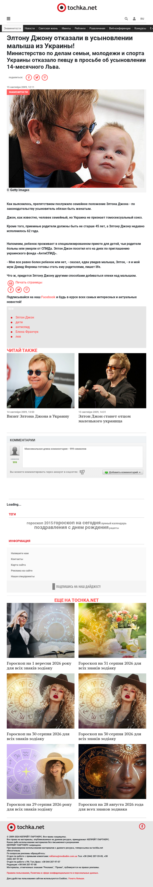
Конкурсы (140, 28)
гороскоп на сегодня (77, 523)
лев (18, 336)
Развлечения (97, 28)
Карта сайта (18, 564)
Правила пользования (18, 873)
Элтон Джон (25, 317)
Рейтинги (80, 28)
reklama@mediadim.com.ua (63, 856)
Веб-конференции (119, 28)
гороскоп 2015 (40, 523)
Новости (30, 28)
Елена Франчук (27, 332)
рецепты (114, 528)
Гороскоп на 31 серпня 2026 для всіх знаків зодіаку (109, 665)
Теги (13, 514)
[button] (134, 19)
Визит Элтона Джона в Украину (38, 416)
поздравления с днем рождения (71, 527)
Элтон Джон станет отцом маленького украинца (104, 418)
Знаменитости (12, 28)
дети (19, 322)
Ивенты (66, 28)
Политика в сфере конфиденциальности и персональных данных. (64, 873)
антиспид (23, 327)
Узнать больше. (76, 878)
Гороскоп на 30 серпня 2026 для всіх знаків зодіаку (38, 736)
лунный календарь (114, 523)
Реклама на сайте (21, 570)
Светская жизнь (48, 28)
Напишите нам (20, 553)
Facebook (48, 297)
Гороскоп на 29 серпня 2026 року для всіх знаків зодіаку (39, 807)
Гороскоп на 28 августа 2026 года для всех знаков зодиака (110, 807)
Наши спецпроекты (23, 576)
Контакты (17, 559)
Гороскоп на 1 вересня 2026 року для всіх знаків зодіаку (39, 665)
